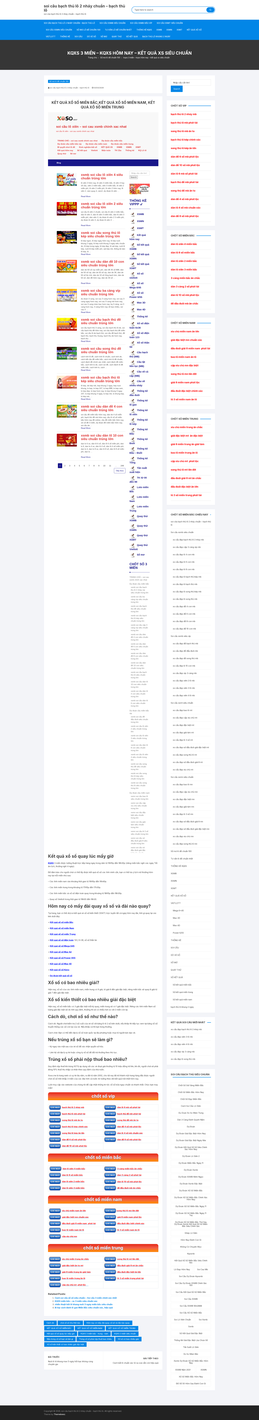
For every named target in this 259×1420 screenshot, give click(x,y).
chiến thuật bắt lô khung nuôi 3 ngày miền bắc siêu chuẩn (84, 1304)
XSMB (159, 30)
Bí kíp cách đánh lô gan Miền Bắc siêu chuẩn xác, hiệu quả (84, 1307)
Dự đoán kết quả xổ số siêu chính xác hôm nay (191, 1148)
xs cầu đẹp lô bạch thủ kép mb (187, 576)
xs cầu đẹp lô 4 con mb (184, 554)
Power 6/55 (178, 933)
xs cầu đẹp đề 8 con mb (184, 621)
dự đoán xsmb (191, 1170)
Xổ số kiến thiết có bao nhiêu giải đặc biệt (65, 1344)
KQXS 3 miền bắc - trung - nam (94, 1333)
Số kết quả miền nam (182, 999)
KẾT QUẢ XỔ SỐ (194, 30)
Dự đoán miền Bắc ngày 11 (191, 1163)
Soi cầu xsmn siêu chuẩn (59, 30)
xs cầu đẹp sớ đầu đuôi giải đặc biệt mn (191, 829)
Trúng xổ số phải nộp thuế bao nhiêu (95, 1339)
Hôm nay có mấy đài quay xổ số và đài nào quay (108, 1323)
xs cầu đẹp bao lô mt (182, 710)
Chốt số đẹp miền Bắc (191, 1099)
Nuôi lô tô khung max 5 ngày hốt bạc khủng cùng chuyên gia (70, 1363)
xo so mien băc (190, 1354)
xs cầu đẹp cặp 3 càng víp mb (187, 547)
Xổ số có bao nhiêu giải (128, 1339)
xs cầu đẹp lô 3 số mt (183, 740)
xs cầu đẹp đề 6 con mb (184, 614)
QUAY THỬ (117, 36)
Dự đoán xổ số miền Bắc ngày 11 (190, 1206)
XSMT (179, 30)
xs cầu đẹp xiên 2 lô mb (184, 680)
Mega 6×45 (178, 910)
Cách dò (50, 1323)
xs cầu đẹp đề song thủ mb (185, 658)
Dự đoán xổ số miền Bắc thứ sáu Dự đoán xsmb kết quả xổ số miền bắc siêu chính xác (190, 1224)
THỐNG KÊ (65, 36)
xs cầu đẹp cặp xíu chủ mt (185, 717)
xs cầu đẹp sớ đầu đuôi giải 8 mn (188, 821)
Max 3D (176, 918)
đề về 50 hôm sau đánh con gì (191, 1383)
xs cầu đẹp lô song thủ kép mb (187, 591)
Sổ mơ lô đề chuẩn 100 (88, 30)
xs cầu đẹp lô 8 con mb (184, 569)
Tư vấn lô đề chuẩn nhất (118, 30)
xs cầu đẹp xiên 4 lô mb (184, 695)
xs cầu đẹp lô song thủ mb (185, 599)
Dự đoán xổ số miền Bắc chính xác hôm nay (190, 1198)
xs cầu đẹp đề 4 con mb (184, 606)
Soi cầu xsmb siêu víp (141, 23)
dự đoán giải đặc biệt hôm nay (191, 1133)
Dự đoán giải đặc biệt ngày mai (191, 1140)
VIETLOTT (50, 36)
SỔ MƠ (104, 36)
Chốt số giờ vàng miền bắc (191, 1085)
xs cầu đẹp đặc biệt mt (183, 725)
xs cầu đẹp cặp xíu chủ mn (185, 792)
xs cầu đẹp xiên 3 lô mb (184, 688)
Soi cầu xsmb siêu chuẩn (112, 23)
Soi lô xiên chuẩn (182, 1319)
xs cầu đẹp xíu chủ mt (183, 769)
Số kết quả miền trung (183, 992)
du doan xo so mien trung (190, 1113)
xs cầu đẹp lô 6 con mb (184, 562)
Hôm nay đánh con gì (191, 1240)
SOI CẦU (78, 36)
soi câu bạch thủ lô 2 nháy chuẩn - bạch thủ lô (69, 88)
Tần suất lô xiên (191, 1347)
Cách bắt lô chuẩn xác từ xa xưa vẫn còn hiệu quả (135, 1363)
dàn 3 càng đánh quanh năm (191, 1119)
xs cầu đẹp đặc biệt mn (184, 799)
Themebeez (59, 1414)
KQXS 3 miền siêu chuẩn (125, 1333)
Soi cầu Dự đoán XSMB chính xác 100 (191, 1284)
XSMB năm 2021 (182, 1369)
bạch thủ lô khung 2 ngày (156, 36)
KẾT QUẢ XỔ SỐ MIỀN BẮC (59, 1328)
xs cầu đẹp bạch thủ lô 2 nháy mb (188, 539)
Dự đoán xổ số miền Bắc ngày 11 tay (190, 1214)
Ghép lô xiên (191, 1233)
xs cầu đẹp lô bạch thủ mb (185, 584)
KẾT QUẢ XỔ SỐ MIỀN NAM (90, 1328)
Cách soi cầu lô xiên (191, 1106)
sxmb (191, 1326)
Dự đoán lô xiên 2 (191, 1156)
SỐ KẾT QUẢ (132, 36)
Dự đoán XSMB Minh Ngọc (190, 1176)
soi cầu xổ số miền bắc (191, 1312)
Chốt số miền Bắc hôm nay (191, 1092)
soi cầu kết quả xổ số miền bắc (191, 1292)
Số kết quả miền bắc (182, 984)
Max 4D (176, 925)
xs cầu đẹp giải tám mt (183, 732)
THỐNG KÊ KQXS (144, 30)
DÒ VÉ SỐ (91, 36)
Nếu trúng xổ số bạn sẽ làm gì (60, 1339)
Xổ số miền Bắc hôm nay (191, 1376)
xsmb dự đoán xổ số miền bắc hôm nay (191, 1362)
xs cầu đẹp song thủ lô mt (185, 754)
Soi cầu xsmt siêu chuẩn (170, 23)
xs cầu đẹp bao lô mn (183, 784)
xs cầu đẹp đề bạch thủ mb (185, 643)
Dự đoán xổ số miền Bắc (191, 1190)
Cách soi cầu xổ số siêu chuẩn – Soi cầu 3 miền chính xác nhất (86, 1298)
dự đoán (191, 1126)
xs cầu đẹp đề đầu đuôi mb (185, 651)
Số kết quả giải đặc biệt (191, 1333)
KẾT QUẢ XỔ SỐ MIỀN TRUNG (122, 1328)
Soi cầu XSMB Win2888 (191, 1306)
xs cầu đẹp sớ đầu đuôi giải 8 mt (188, 762)
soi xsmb (203, 1319)
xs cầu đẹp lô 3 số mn (183, 814)
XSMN (169, 30)
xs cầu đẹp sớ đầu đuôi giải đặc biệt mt (191, 747)
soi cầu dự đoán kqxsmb (191, 1276)
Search (176, 89)
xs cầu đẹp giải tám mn (183, 806)
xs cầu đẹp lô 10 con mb (184, 665)
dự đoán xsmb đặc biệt (191, 1183)
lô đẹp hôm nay (182, 1269)
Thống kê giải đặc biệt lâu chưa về (191, 1340)
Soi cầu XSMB (191, 1299)
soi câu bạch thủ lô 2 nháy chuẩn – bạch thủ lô (84, 8)
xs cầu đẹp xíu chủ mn (183, 836)
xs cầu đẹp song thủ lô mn (185, 844)
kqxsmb (191, 1253)
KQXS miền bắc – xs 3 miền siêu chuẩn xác (76, 1301)
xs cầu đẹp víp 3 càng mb (185, 673)
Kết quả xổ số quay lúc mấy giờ (60, 1333)
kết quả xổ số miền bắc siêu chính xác (190, 1261)
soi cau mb (202, 1269)
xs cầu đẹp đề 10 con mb (184, 628)
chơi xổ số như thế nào (70, 1323)
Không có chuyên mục (191, 1246)
